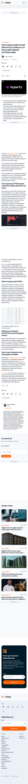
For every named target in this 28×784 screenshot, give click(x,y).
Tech (2, 754)
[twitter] (7, 66)
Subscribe (14, 682)
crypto (22, 361)
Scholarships (4, 755)
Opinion (3, 763)
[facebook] (3, 66)
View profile (8, 408)
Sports (3, 739)
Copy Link (7, 70)
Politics (3, 743)
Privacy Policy (15, 776)
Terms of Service (5, 776)
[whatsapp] (20, 66)
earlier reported (15, 357)
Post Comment (6, 456)
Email (4, 674)
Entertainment (5, 738)
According (4, 373)
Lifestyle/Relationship (7, 752)
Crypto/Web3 (4, 745)
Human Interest (5, 748)
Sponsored (4, 768)
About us (21, 736)
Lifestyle (3, 747)
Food (2, 764)
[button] (3, 76)
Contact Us (22, 738)
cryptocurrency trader (12, 153)
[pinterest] (11, 66)
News (2, 736)
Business (3, 741)
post (5, 264)
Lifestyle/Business (6, 761)
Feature (3, 766)
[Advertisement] (14, 28)
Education (4, 759)
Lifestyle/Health (5, 757)
